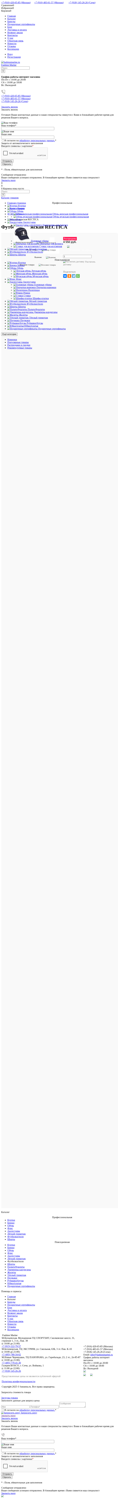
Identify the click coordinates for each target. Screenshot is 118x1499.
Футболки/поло (15, 1236)
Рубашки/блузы (15, 1280)
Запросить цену (28, 1412)
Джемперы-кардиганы (19, 1269)
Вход (10, 54)
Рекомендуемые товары (19, 347)
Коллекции (13, 49)
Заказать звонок (9, 107)
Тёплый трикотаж (16, 1275)
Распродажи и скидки (18, 345)
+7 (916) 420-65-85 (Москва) (16, 2)
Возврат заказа (15, 32)
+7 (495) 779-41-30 (11, 1362)
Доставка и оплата (17, 29)
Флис (10, 1228)
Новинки (12, 339)
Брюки (10, 1223)
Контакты (12, 35)
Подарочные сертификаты (21, 24)
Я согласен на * (30, 1410)
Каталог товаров (10, 197)
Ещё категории (9, 334)
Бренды (11, 21)
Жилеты (11, 1272)
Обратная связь (15, 40)
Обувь (10, 1225)
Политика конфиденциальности (18, 1381)
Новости (11, 43)
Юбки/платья (14, 1283)
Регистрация (14, 57)
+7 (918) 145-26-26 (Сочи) (82, 2)
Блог (9, 27)
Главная (11, 16)
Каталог (11, 18)
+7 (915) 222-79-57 (11, 1346)
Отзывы (11, 46)
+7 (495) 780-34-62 (11, 1354)
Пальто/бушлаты (16, 1267)
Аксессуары (13, 1231)
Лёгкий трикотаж (16, 1234)
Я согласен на (30, 140)
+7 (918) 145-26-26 (11, 1371)
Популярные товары (18, 342)
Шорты (11, 1239)
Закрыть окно (8, 180)
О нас (10, 38)
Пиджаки (12, 1278)
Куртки (11, 1220)
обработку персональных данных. (37, 140)
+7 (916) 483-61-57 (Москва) (49, 2)
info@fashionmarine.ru (101, 1354)
